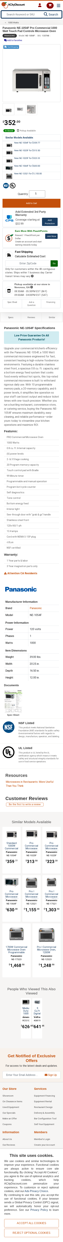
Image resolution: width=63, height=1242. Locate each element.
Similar (52, 317)
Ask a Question (31, 303)
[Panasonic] (21, 588)
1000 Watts (13, 22)
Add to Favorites (14, 40)
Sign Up (52, 1075)
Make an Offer (10, 1118)
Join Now (51, 236)
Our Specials (9, 1112)
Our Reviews (9, 1144)
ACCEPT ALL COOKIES (31, 1223)
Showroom (8, 1095)
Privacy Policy (39, 1209)
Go (54, 263)
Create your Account (44, 1144)
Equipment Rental (43, 1101)
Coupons (7, 1124)
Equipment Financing (44, 1095)
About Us (7, 1139)
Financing (50, 302)
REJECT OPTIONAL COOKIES (31, 1232)
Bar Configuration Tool (45, 1118)
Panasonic (9, 36)
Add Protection (50, 222)
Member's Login (42, 1139)
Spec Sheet (12, 302)
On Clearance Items (12, 1101)
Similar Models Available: (19, 137)
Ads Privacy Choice (36, 1191)
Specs (10, 317)
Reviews (31, 317)
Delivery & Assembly (44, 1112)
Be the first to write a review (25, 804)
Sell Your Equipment (44, 1124)
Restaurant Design (43, 1107)
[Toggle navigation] (58, 6)
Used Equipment (11, 1107)
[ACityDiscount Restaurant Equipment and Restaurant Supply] (13, 5)
